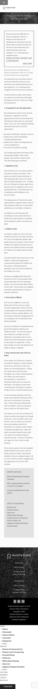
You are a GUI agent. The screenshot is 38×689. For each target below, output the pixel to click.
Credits (23, 611)
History (5, 629)
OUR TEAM (3, 672)
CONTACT (3, 678)
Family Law (6, 658)
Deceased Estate (12, 526)
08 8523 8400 (19, 567)
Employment (6, 641)
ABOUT (2, 626)
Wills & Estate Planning (15, 515)
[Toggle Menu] (4, 2)
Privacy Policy (15, 609)
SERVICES (3, 646)
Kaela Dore (27, 63)
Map (23, 574)
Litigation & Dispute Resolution (17, 523)
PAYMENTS (4, 675)
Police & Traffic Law (14, 520)
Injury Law (10, 513)
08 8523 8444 (19, 585)
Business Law (11, 507)
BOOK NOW (4, 680)
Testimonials (6, 632)
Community (6, 638)
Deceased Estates (8, 655)
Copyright (16, 611)
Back (5, 644)
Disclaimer (24, 609)
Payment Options (8, 635)
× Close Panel (7, 686)
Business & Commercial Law (12, 649)
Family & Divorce (13, 58)
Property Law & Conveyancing (17, 518)
